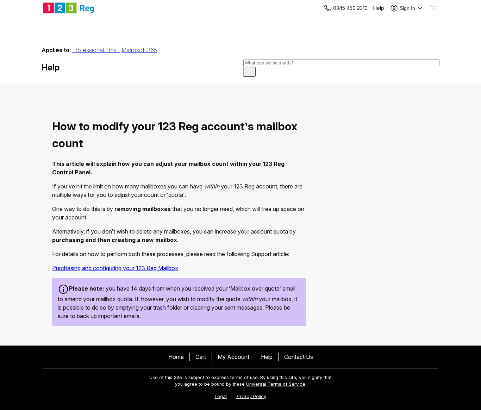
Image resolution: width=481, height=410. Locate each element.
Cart (200, 356)
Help (267, 356)
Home (176, 356)
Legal (221, 396)
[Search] (249, 72)
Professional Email (95, 50)
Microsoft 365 (139, 50)
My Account (233, 356)
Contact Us (298, 356)
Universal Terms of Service (275, 384)
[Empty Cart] (433, 8)
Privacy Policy (251, 396)
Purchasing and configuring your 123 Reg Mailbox (115, 268)
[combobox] (341, 63)
